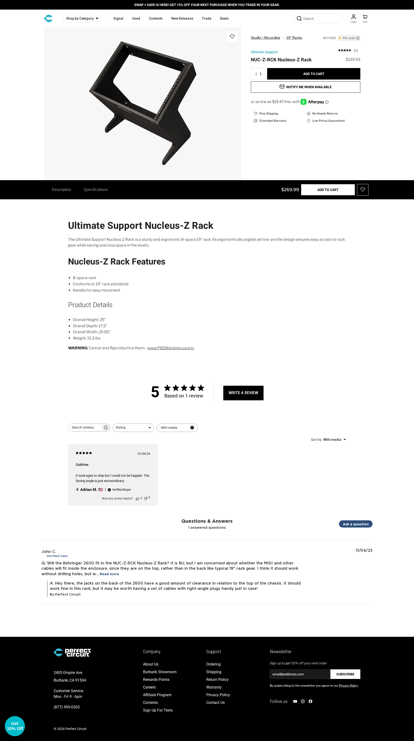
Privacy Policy (348, 685)
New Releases (182, 18)
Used (136, 18)
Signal (118, 18)
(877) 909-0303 (67, 707)
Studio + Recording (265, 37)
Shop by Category (80, 18)
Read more (109, 574)
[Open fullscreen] (53, 36)
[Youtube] (295, 701)
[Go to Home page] (48, 18)
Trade (206, 18)
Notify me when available (309, 87)
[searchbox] (84, 427)
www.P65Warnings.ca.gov (170, 348)
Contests (156, 18)
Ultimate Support (264, 52)
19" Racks (294, 37)
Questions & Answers (207, 520)
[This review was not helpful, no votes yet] (145, 498)
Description (61, 190)
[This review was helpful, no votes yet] (137, 498)
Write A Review (243, 393)
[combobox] (133, 428)
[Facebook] (310, 701)
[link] (348, 50)
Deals (224, 18)
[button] (15, 726)
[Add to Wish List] (232, 36)
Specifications (96, 190)
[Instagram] (303, 701)
